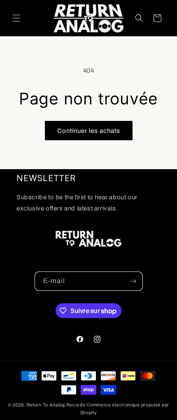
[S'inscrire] (133, 281)
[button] (16, 18)
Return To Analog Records (56, 404)
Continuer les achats (88, 130)
